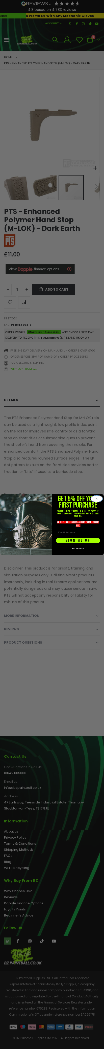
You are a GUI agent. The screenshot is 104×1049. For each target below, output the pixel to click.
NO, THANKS (78, 548)
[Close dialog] (97, 498)
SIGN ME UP (78, 540)
